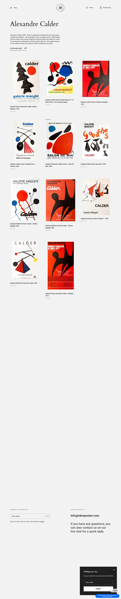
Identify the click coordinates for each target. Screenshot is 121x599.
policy (42, 521)
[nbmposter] (60, 8)
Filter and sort (16, 48)
